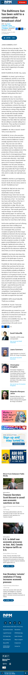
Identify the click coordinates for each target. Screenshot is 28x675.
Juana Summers (7, 26)
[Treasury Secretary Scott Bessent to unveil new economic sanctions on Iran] (13, 483)
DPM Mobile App (19, 633)
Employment (18, 643)
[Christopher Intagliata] (5, 368)
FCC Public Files (7, 636)
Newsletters (18, 629)
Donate (23, 2)
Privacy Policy (20, 626)
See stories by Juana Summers (16, 358)
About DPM (6, 643)
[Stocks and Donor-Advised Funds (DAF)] (14, 416)
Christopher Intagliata (8, 27)
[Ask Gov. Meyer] (14, 456)
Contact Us (17, 646)
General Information (8, 629)
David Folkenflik (6, 24)
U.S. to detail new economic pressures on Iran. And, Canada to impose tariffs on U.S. (13, 544)
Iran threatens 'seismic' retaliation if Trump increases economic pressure (14, 578)
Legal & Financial (7, 633)
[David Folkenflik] (5, 335)
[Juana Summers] (5, 352)
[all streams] (26, 673)
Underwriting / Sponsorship (6, 646)
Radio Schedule (18, 636)
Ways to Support (19, 639)
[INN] (4, 668)
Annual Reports (7, 639)
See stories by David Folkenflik (16, 341)
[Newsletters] (14, 439)
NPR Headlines (6, 492)
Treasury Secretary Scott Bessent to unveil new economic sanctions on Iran (14, 498)
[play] (2, 673)
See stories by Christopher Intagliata (18, 384)
